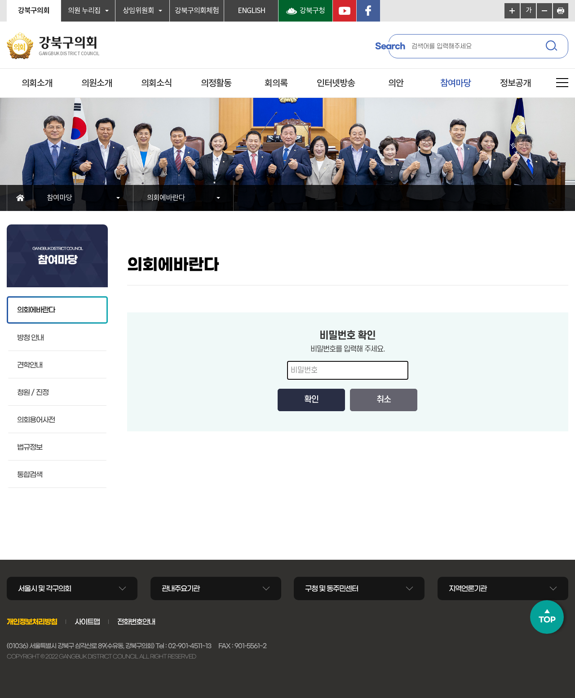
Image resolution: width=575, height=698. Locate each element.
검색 (553, 47)
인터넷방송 (336, 83)
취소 (383, 399)
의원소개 (96, 83)
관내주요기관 (180, 588)
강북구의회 (33, 11)
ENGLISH (251, 11)
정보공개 (515, 83)
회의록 (276, 83)
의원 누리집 (84, 11)
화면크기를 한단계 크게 (512, 10)
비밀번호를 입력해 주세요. (347, 349)
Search (390, 46)
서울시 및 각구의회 (44, 588)
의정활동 (216, 83)
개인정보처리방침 (32, 621)
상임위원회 (138, 11)
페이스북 (368, 11)
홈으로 (20, 198)
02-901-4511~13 (189, 646)
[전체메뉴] (562, 84)
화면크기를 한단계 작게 (544, 10)
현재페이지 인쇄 (560, 10)
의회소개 (37, 83)
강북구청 (312, 11)
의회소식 (156, 83)
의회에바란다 (166, 198)
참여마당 (455, 83)
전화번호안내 (136, 621)
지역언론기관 (468, 588)
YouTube (344, 11)
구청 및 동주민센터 (331, 588)
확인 (311, 399)
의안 (395, 83)
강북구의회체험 (197, 11)
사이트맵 (87, 621)
